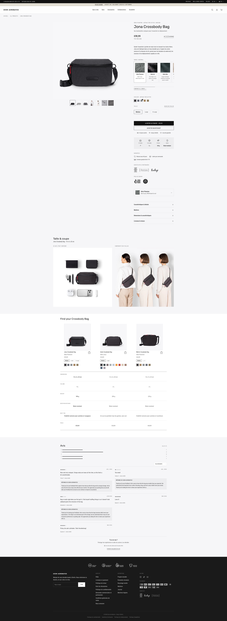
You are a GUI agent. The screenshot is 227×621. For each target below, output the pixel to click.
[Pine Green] (110, 365)
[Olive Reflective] (148, 100)
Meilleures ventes (198, 1)
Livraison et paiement (102, 580)
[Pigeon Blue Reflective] (71, 365)
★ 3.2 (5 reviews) (169, 36)
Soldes (208, 1)
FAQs (97, 577)
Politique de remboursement (121, 617)
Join (81, 584)
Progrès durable (122, 577)
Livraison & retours (139, 221)
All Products (14, 16)
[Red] (119, 365)
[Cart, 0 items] (221, 10)
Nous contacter (100, 603)
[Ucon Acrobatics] (11, 10)
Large (146, 112)
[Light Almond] (122, 365)
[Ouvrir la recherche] (212, 10)
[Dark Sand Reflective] (144, 100)
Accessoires (111, 10)
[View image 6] (104, 103)
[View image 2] (79, 103)
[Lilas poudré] (104, 368)
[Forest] (104, 365)
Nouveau (188, 1)
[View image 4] (92, 103)
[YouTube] (147, 577)
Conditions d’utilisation (107, 617)
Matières (136, 210)
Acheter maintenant (154, 128)
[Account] (217, 10)
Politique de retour (101, 583)
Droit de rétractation (101, 586)
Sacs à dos (95, 10)
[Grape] (107, 365)
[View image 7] (111, 103)
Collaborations (122, 10)
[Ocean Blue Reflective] (138, 100)
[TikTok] (144, 577)
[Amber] (116, 365)
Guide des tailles (169, 106)
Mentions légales (123, 593)
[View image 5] (98, 103)
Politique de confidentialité (103, 589)
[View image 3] (85, 103)
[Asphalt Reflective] (135, 100)
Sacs (103, 10)
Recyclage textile (123, 583)
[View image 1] (72, 103)
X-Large (155, 112)
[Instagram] (141, 577)
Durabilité (132, 10)
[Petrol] (101, 368)
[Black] (101, 365)
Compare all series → (140, 88)
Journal (120, 589)
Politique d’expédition (134, 617)
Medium (138, 112)
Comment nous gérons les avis (113, 548)
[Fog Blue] (113, 365)
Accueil (6, 16)
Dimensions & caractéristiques (142, 215)
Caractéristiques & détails (141, 204)
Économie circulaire (123, 580)
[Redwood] (125, 365)
